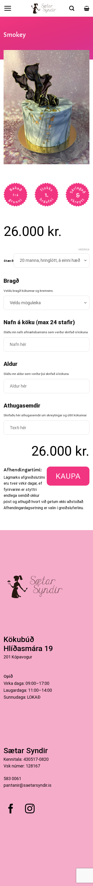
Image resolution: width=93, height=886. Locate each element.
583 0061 (12, 778)
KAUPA (68, 476)
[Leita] (71, 8)
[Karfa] (86, 8)
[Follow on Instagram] (30, 809)
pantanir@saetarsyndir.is (28, 785)
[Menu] (8, 8)
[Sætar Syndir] (44, 8)
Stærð (9, 261)
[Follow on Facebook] (11, 809)
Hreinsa (83, 249)
